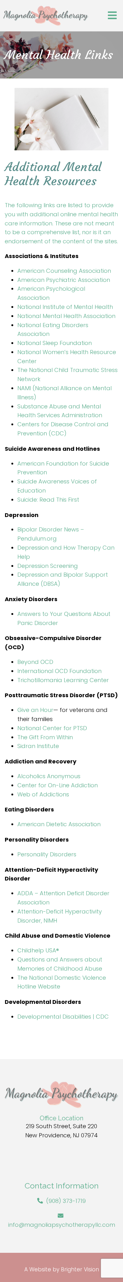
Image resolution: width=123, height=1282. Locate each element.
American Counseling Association (64, 271)
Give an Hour (35, 710)
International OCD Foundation (59, 671)
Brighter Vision (80, 1269)
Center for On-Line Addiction (57, 785)
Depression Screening (47, 566)
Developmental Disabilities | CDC (63, 1017)
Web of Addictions (43, 794)
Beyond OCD (35, 662)
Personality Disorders (46, 854)
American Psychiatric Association (63, 280)
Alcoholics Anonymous (48, 776)
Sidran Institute (38, 746)
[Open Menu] (112, 15)
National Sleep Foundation (54, 343)
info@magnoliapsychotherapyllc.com (61, 1225)
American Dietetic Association (59, 824)
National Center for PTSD (53, 728)
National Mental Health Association (66, 316)
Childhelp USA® (38, 950)
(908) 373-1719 (66, 1201)
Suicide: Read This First (48, 500)
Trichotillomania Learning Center (63, 680)
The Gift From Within (45, 737)
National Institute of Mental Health (65, 307)
